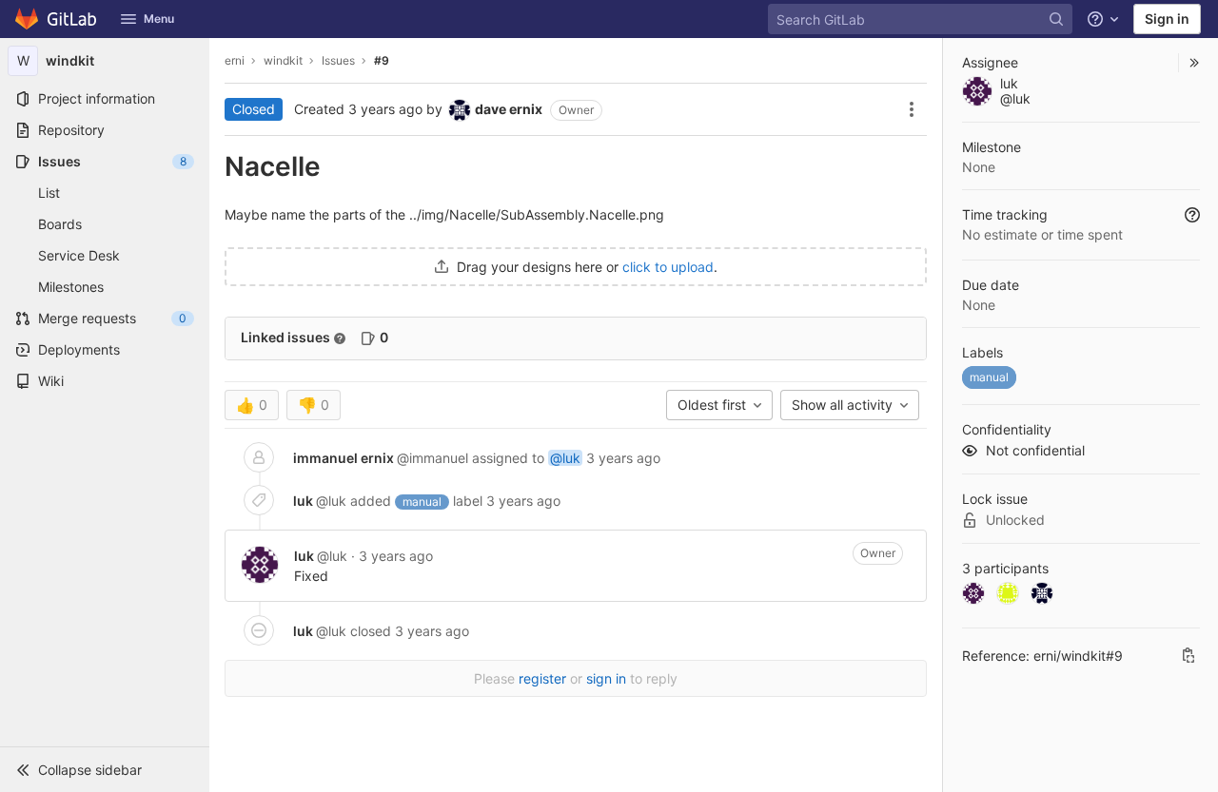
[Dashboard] (57, 19)
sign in (606, 678)
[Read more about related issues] (339, 338)
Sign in (1167, 18)
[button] (104, 769)
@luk (565, 458)
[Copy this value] (1188, 655)
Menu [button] (159, 18)
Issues (338, 60)
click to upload (668, 267)
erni (235, 60)
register (542, 678)
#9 (381, 60)
